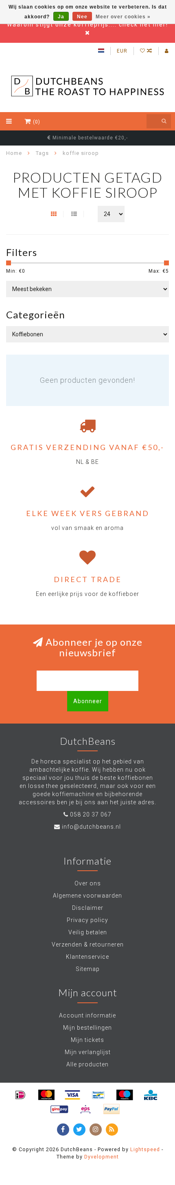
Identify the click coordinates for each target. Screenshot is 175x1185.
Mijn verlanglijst (88, 1052)
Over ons (87, 883)
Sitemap (88, 969)
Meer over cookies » (123, 17)
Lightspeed (145, 1149)
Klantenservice (87, 956)
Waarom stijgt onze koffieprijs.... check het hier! (87, 24)
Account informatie (87, 1015)
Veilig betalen (87, 932)
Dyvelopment (101, 1157)
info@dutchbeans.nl (91, 826)
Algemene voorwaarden (87, 895)
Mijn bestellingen (87, 1027)
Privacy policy (87, 920)
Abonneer (87, 701)
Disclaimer (87, 908)
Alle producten (87, 1064)
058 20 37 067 (91, 814)
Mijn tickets (87, 1040)
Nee (82, 17)
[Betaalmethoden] (20, 1095)
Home (14, 153)
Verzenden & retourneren (88, 944)
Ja (61, 17)
